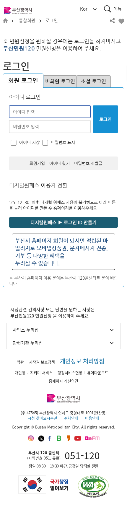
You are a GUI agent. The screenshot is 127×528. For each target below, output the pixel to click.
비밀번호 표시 (63, 142)
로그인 (51, 20)
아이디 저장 (29, 142)
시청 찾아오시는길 (42, 418)
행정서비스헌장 (70, 372)
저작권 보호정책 (42, 362)
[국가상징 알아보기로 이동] (42, 485)
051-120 (82, 455)
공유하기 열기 (112, 20)
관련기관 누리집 (28, 343)
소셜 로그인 (93, 81)
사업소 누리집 (26, 330)
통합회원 (27, 20)
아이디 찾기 (59, 163)
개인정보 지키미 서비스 (34, 372)
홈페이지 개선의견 (63, 381)
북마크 (121, 20)
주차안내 (71, 418)
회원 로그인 (23, 80)
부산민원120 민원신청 (31, 315)
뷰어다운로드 (97, 372)
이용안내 (92, 418)
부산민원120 (19, 48)
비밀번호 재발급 (88, 163)
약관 (20, 362)
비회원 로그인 (60, 81)
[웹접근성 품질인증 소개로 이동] (93, 486)
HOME (5, 20)
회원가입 (37, 163)
